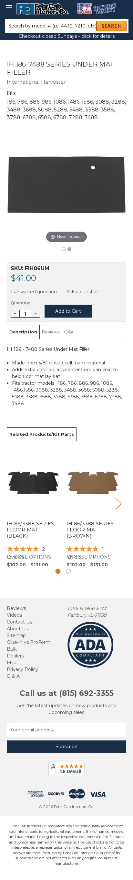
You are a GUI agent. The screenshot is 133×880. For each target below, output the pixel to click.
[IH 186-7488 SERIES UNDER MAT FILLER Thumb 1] (69, 249)
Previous (8, 503)
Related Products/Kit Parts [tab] (41, 434)
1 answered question (34, 292)
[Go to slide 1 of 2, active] (58, 571)
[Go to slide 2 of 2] (68, 571)
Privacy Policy (22, 669)
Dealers (15, 656)
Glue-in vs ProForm (28, 642)
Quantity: (20, 302)
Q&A (69, 331)
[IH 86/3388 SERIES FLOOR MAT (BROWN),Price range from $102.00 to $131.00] (92, 508)
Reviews (50, 331)
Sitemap (16, 635)
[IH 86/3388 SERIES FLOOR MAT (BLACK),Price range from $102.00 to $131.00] (33, 508)
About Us (17, 629)
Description (23, 331)
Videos (14, 615)
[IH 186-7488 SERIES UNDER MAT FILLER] (64, 249)
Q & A (13, 676)
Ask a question (82, 292)
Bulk (12, 649)
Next (118, 503)
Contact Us (19, 622)
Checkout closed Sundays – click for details (67, 36)
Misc (12, 662)
